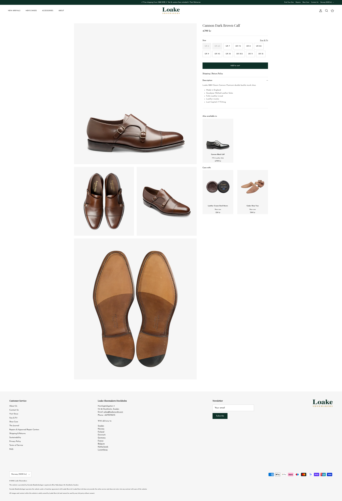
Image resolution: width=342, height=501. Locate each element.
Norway (101, 429)
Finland (101, 432)
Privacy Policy (15, 441)
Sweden (101, 426)
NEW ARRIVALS (14, 10)
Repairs (298, 2)
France (100, 441)
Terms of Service (16, 445)
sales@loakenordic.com (113, 412)
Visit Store (13, 414)
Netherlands (103, 447)
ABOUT (61, 10)
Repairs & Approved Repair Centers (24, 430)
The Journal (14, 426)
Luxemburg (102, 450)
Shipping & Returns (17, 434)
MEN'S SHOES (31, 10)
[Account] (320, 10)
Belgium (101, 444)
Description (207, 80)
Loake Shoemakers (21, 481)
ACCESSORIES (47, 10)
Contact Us (314, 2)
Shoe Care (305, 2)
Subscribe (220, 416)
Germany (102, 438)
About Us (13, 406)
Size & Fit (13, 418)
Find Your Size (289, 2)
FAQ (11, 449)
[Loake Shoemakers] (171, 10)
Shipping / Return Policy (213, 74)
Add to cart (235, 66)
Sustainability (15, 438)
